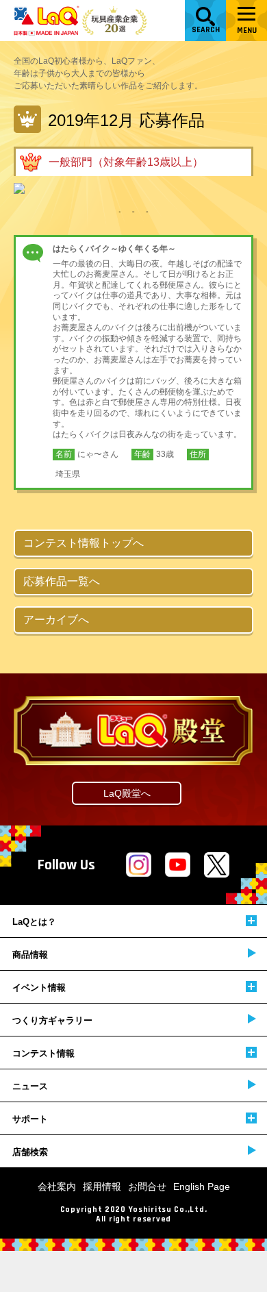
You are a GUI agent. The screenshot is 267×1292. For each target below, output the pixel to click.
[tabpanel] (133, 188)
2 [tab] (133, 211)
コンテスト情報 (43, 1053)
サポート (30, 1119)
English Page (201, 1186)
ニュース (30, 1086)
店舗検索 (30, 1152)
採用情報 (102, 1186)
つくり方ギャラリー (52, 1020)
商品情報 (30, 954)
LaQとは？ (34, 922)
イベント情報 (39, 987)
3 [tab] (147, 211)
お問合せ (147, 1186)
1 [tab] (120, 211)
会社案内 (57, 1186)
